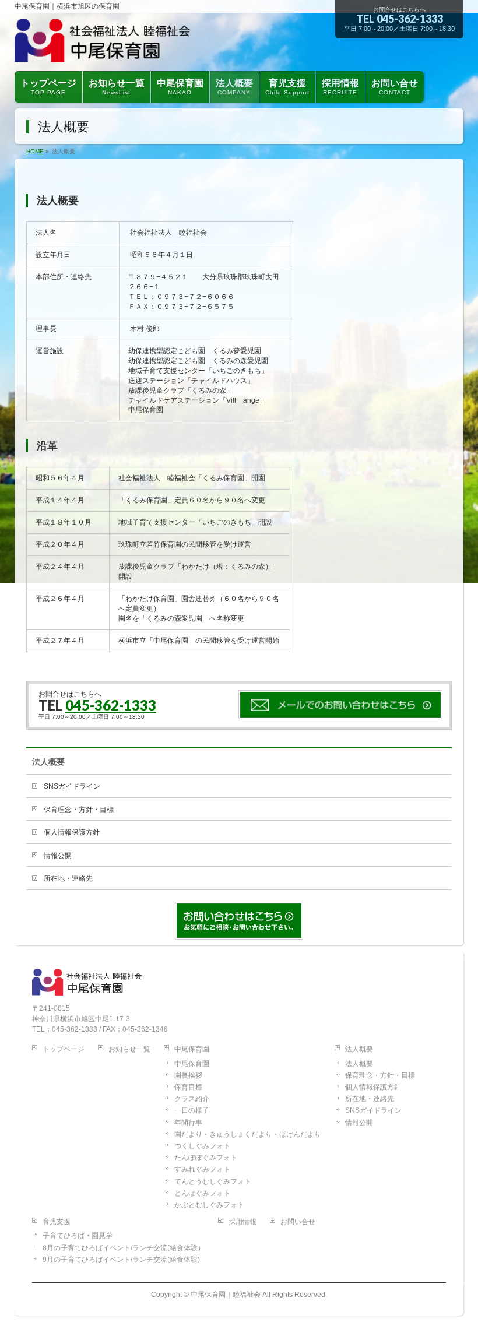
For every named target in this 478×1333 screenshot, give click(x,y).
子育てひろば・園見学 (78, 1236)
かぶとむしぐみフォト (209, 1205)
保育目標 (188, 1087)
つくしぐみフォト (202, 1146)
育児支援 (57, 1222)
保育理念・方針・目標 (79, 810)
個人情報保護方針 (72, 832)
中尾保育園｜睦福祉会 (226, 1294)
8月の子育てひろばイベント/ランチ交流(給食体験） (124, 1248)
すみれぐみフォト (202, 1169)
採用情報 (242, 1222)
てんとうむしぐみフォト (212, 1181)
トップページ (64, 1049)
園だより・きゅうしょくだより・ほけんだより (247, 1134)
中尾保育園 (191, 1049)
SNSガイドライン (72, 786)
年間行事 (188, 1123)
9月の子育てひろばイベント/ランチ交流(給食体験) (121, 1259)
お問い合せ (297, 1222)
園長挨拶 (188, 1075)
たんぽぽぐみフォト (205, 1157)
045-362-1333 (410, 18)
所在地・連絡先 (68, 878)
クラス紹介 (191, 1099)
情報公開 (58, 856)
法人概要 (48, 761)
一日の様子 (191, 1110)
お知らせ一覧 (129, 1049)
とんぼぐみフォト (202, 1193)
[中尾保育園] (136, 49)
